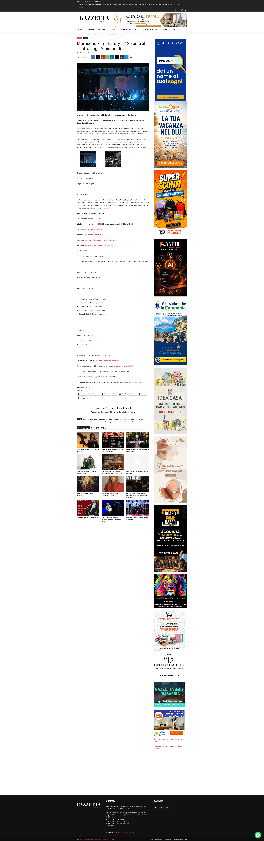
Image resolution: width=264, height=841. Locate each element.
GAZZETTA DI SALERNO (154, 4)
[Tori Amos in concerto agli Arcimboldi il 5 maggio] (113, 484)
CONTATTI (177, 4)
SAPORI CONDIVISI (168, 4)
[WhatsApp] (107, 57)
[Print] (122, 57)
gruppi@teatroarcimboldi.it (123, 366)
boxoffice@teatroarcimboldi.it (91, 229)
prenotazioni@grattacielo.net (96, 377)
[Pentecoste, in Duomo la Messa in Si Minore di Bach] (137, 440)
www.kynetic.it (111, 839)
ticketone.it (83, 345)
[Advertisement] (170, 773)
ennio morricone (118, 419)
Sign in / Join (98, 1)
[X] (98, 57)
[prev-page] (78, 526)
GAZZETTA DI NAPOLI (141, 4)
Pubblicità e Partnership (180, 839)
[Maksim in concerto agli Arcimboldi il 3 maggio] (137, 508)
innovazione (86, 839)
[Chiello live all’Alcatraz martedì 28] (88, 508)
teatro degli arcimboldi (105, 419)
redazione (81, 52)
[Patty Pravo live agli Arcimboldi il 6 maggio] (88, 484)
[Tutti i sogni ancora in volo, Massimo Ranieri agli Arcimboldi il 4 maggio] (113, 508)
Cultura (101, 29)
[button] (175, 10)
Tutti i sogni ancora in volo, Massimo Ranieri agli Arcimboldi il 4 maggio (112, 519)
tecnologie (103, 839)
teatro (84, 419)
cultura (115, 422)
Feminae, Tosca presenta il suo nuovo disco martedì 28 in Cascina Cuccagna (136, 495)
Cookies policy (110, 826)
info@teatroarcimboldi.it (134, 382)
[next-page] (81, 526)
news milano (139, 419)
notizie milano (92, 422)
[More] (131, 57)
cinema (126, 422)
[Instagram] (182, 10)
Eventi (112, 29)
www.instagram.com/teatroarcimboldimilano (101, 245)
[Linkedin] (185, 10)
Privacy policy (167, 839)
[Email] (117, 57)
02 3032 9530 (96, 224)
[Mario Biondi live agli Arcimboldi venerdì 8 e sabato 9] (88, 462)
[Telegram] (126, 57)
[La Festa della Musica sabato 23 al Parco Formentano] (113, 440)
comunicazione (95, 839)
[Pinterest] (103, 57)
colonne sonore (82, 422)
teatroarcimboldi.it (85, 341)
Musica (91, 35)
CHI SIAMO (80, 4)
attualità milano (92, 419)
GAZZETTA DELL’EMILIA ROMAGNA (112, 4)
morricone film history (105, 422)
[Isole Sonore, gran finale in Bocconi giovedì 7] (137, 462)
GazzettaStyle (125, 29)
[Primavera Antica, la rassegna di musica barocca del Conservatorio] (113, 462)
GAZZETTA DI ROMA (128, 4)
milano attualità (129, 419)
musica (132, 422)
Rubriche (175, 29)
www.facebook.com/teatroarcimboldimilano (100, 240)
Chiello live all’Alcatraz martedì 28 (87, 517)
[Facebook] (178, 10)
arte (120, 422)
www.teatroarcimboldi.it (92, 235)
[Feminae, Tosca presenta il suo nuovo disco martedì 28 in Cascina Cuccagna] (137, 484)
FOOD (136, 29)
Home (80, 29)
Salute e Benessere (150, 29)
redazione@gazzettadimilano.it (124, 832)
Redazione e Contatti (156, 839)
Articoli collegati (83, 428)
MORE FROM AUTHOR (98, 428)
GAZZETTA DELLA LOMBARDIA (93, 4)
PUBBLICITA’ (80, 7)
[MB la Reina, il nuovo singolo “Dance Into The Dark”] (88, 440)
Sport (164, 29)
